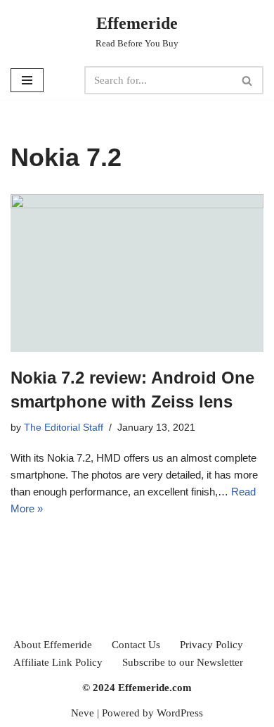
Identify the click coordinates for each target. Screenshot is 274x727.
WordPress (180, 713)
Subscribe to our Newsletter (182, 662)
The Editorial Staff (63, 427)
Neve (82, 713)
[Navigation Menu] (27, 80)
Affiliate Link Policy (58, 662)
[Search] (247, 80)
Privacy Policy (211, 644)
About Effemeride (52, 644)
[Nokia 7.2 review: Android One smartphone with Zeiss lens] (137, 273)
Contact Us (136, 644)
